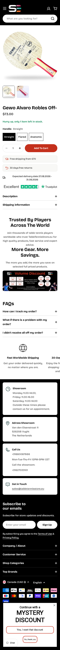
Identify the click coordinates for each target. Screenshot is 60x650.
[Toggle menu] (5, 8)
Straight (9, 136)
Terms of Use (45, 533)
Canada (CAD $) (16, 582)
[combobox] (30, 19)
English (37, 582)
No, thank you (30, 639)
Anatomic (36, 136)
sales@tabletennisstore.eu (28, 488)
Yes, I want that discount (30, 630)
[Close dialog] (54, 605)
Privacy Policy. (11, 537)
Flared (22, 136)
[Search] (53, 19)
